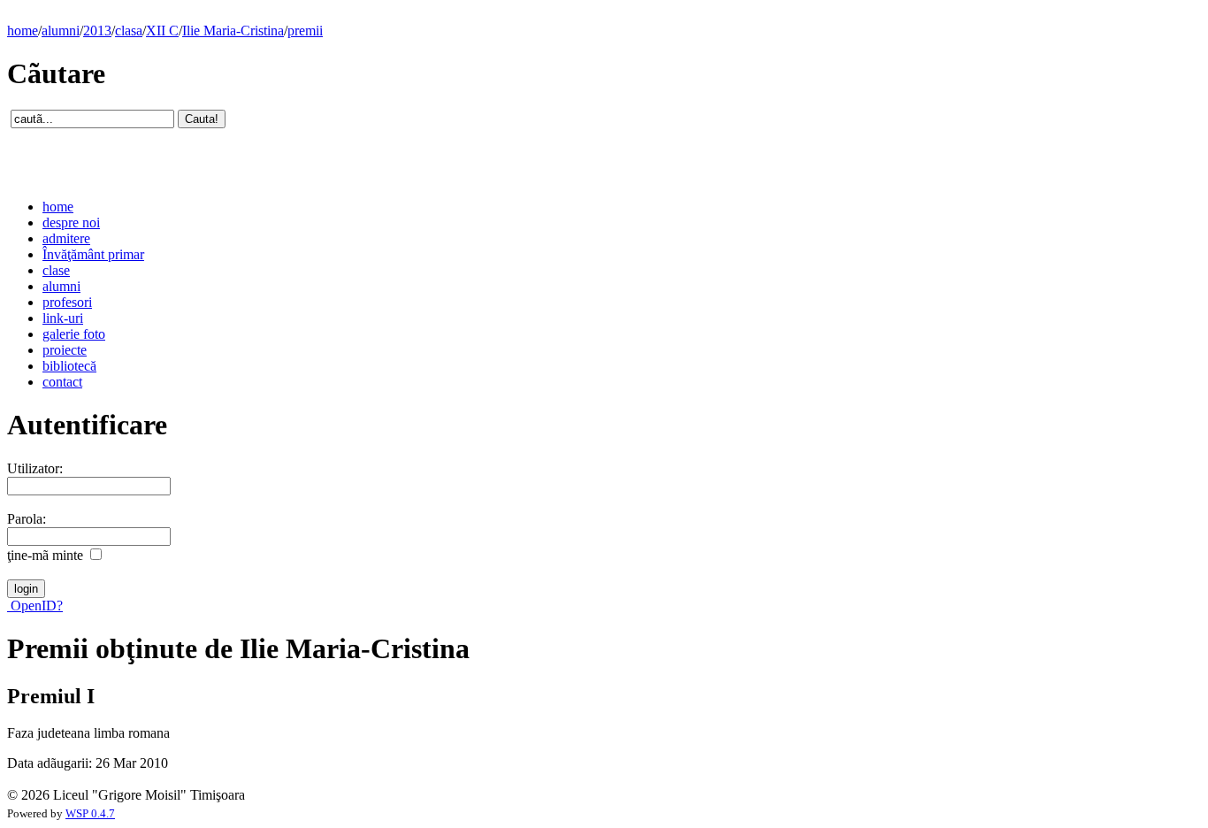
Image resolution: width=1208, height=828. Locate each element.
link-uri (62, 318)
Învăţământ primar (93, 254)
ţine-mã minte (45, 555)
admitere (66, 238)
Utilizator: (35, 468)
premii (305, 30)
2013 (97, 30)
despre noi (71, 222)
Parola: (26, 518)
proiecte (64, 349)
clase (56, 270)
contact (62, 381)
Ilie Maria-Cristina (233, 30)
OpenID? (35, 605)
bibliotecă (69, 365)
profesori (67, 302)
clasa (128, 30)
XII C (162, 30)
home (22, 30)
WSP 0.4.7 (90, 814)
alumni (61, 30)
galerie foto (73, 333)
